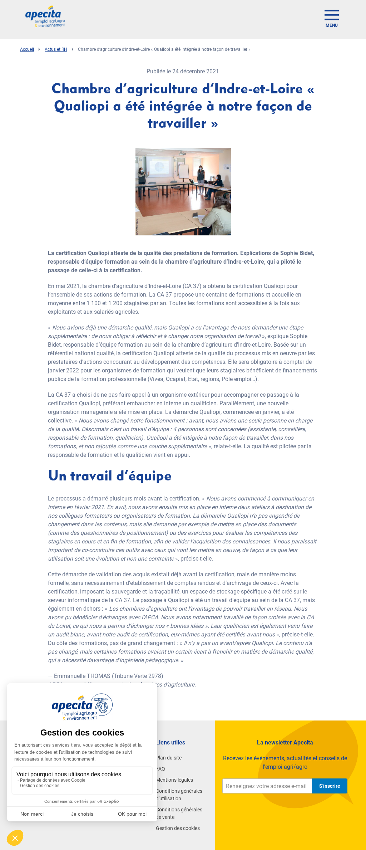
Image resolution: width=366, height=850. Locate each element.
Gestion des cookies (178, 828)
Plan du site (169, 758)
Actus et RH (56, 49)
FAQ (160, 769)
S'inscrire (329, 786)
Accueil (27, 49)
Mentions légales (174, 780)
